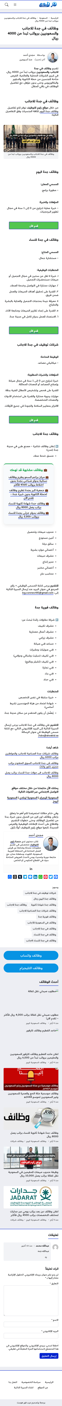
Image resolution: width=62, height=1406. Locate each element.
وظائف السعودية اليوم (36, 1023)
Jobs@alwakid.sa (48, 735)
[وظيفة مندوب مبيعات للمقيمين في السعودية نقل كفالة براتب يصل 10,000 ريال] (31, 1164)
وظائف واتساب (31, 955)
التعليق (54, 1283)
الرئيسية (54, 18)
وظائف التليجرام (31, 968)
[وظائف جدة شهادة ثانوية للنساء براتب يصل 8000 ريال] (31, 1125)
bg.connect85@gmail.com (37, 592)
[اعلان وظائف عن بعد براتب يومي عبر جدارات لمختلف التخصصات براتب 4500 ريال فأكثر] (31, 1204)
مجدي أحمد (29, 55)
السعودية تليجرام (49, 797)
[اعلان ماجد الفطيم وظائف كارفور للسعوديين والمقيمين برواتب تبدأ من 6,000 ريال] (31, 1046)
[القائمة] (15, 5)
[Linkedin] (31, 868)
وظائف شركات (16, 1141)
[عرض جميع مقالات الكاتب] (52, 57)
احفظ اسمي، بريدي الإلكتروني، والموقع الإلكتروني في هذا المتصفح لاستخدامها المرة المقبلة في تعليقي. (32, 1347)
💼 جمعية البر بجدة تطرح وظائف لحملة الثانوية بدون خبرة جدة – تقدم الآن (28, 494)
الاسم (54, 1320)
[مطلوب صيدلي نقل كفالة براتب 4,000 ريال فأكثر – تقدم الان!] (31, 1007)
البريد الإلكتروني (49, 1331)
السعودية (43, 18)
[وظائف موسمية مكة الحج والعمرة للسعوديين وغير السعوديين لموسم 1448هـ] (31, 1086)
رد (46, 1257)
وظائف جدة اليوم (49, 111)
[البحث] (7, 5)
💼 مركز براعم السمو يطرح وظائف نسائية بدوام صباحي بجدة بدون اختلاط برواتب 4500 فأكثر (29, 480)
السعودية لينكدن (28, 797)
